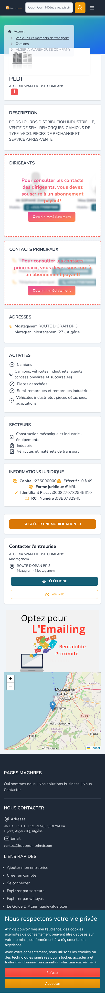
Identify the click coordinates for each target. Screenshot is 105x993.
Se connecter (18, 883)
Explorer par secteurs (25, 891)
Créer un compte (21, 875)
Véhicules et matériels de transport (42, 38)
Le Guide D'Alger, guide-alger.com (37, 906)
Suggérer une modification (50, 524)
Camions (22, 43)
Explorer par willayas (25, 898)
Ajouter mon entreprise (27, 867)
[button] (53, 706)
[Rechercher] (80, 7)
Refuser (52, 972)
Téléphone (57, 581)
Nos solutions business (59, 784)
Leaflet (95, 748)
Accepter (52, 983)
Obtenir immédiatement (52, 216)
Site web (57, 594)
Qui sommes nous (20, 784)
